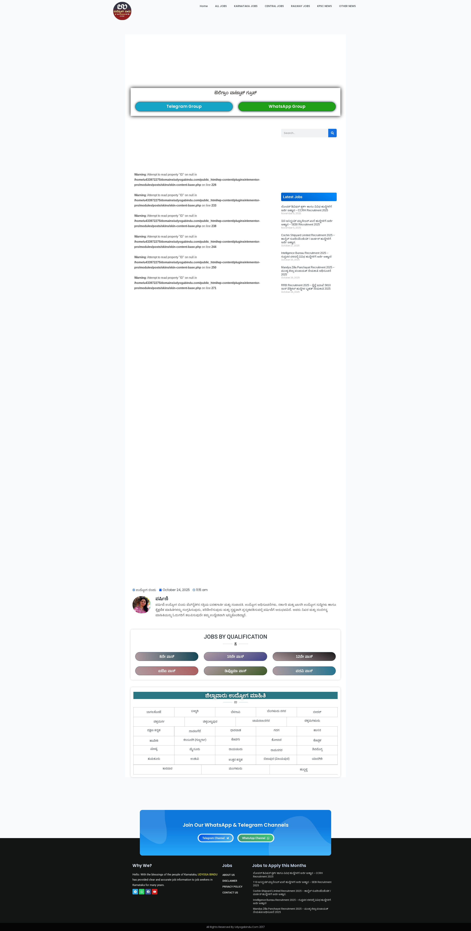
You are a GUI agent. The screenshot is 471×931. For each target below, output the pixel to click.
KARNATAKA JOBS (245, 6)
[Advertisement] (235, 61)
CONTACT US (230, 892)
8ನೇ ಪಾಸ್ (167, 656)
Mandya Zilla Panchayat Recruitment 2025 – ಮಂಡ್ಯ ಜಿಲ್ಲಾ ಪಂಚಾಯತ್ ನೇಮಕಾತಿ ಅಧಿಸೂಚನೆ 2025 (307, 271)
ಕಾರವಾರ (167, 768)
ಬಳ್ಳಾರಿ (195, 711)
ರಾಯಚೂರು (235, 749)
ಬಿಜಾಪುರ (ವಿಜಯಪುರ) (276, 758)
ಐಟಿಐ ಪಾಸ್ (166, 671)
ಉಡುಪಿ (194, 758)
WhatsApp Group (287, 106)
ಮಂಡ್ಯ (153, 749)
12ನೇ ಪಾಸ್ (304, 656)
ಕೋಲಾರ (276, 739)
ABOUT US (228, 874)
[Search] (332, 133)
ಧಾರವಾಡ (235, 730)
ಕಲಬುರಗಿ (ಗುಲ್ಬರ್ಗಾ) (194, 739)
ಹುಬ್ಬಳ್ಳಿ (303, 769)
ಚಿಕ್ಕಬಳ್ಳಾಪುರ (210, 721)
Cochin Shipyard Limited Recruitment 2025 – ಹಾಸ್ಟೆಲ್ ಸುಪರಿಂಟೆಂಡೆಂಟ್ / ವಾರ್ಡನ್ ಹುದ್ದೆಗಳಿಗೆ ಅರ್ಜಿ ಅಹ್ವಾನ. (308, 238)
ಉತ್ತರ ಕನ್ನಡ (235, 759)
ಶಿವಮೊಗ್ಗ (317, 749)
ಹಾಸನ (317, 730)
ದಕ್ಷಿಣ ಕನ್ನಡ (153, 730)
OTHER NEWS (347, 6)
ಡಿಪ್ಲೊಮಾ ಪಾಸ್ (235, 671)
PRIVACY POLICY (232, 886)
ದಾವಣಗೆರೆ (195, 731)
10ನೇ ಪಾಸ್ (235, 656)
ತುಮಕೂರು (154, 758)
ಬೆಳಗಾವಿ (235, 712)
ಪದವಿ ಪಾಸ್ (304, 671)
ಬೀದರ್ (317, 712)
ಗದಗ (276, 730)
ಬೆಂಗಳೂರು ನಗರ (276, 711)
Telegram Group (184, 106)
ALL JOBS (221, 6)
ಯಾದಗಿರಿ (317, 758)
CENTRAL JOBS (274, 6)
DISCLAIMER (229, 880)
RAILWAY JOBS (300, 6)
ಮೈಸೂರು (195, 749)
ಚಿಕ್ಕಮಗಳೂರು (312, 720)
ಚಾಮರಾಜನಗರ (261, 720)
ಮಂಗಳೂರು (235, 768)
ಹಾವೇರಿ (154, 740)
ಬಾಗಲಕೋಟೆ (154, 712)
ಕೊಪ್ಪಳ (317, 740)
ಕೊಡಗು (235, 739)
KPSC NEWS (324, 6)
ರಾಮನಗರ (276, 750)
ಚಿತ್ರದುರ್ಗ (159, 721)
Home (204, 6)
